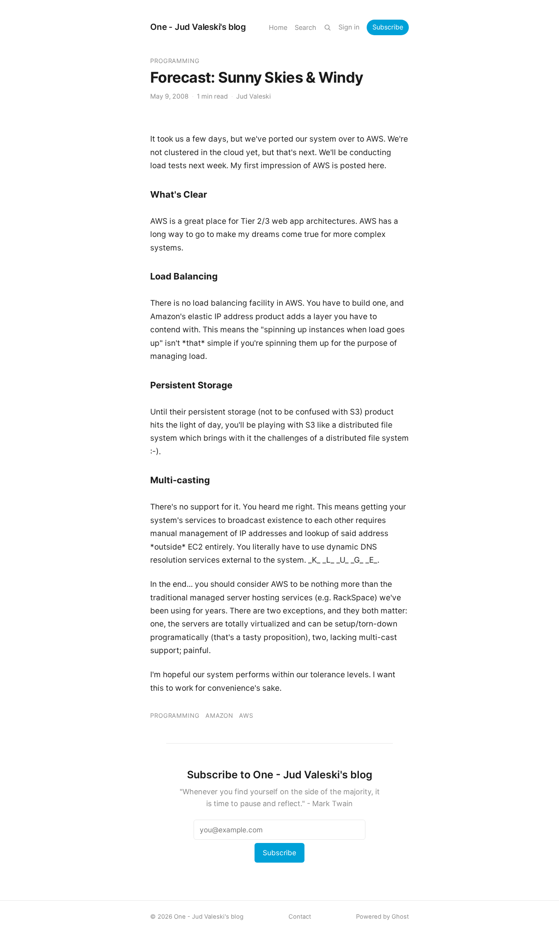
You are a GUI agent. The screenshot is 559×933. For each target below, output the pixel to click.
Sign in (348, 27)
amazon (219, 715)
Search (305, 27)
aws (246, 715)
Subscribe (387, 27)
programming (175, 61)
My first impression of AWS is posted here (307, 165)
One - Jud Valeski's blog (198, 27)
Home (278, 27)
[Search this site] (327, 27)
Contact (300, 916)
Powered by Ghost (382, 916)
